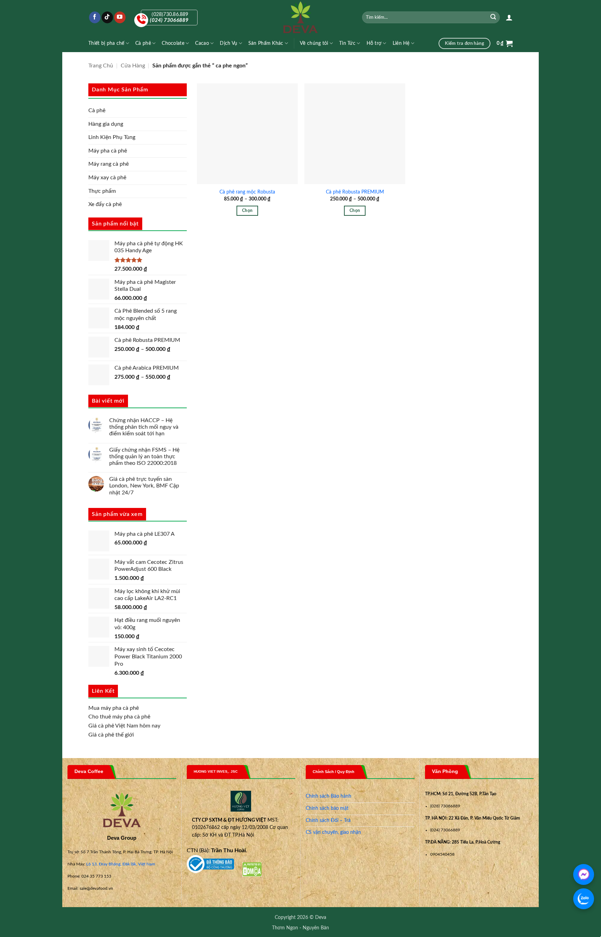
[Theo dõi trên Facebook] (95, 17)
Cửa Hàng (133, 65)
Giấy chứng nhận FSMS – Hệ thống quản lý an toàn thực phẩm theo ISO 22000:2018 (144, 456)
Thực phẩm (102, 191)
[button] (509, 17)
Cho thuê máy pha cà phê (119, 717)
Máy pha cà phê (107, 151)
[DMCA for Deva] (252, 869)
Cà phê (143, 43)
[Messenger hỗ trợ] (583, 874)
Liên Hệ (401, 43)
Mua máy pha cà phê (113, 708)
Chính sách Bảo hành (328, 796)
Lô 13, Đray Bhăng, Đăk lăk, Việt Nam (120, 864)
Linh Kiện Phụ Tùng (111, 137)
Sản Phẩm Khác (265, 43)
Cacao (202, 43)
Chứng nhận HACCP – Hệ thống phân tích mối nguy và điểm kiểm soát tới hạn (143, 427)
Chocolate (173, 43)
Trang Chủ (100, 65)
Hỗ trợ (374, 43)
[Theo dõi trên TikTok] (107, 17)
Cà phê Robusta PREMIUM (355, 192)
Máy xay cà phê (107, 177)
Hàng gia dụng (105, 124)
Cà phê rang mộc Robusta (247, 192)
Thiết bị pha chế (106, 43)
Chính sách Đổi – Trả (328, 820)
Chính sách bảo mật (327, 808)
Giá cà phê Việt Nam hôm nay (124, 726)
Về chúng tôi (314, 43)
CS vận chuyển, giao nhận (333, 832)
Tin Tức (347, 43)
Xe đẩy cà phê (105, 204)
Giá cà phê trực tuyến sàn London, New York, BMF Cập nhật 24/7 (144, 485)
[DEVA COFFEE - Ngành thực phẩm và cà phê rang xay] (300, 17)
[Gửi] (493, 17)
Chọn (247, 211)
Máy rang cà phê (108, 164)
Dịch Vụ (228, 43)
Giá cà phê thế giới (111, 735)
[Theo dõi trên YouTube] (120, 17)
